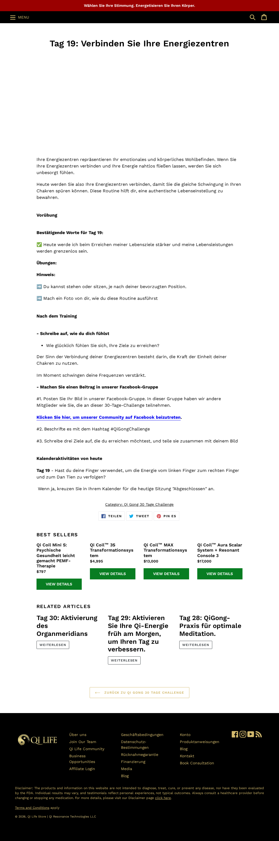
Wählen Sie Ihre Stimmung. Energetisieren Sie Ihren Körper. (139, 5)
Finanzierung (133, 761)
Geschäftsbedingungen (142, 734)
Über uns (77, 734)
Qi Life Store (37, 816)
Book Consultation (197, 763)
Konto (185, 734)
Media (126, 769)
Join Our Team (82, 742)
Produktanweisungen (199, 742)
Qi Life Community (86, 749)
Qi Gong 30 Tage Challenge (149, 504)
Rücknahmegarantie (139, 754)
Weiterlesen (53, 645)
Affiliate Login (82, 769)
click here (163, 798)
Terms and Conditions (32, 808)
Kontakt (187, 756)
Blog (125, 776)
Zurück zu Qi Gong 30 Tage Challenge (143, 693)
